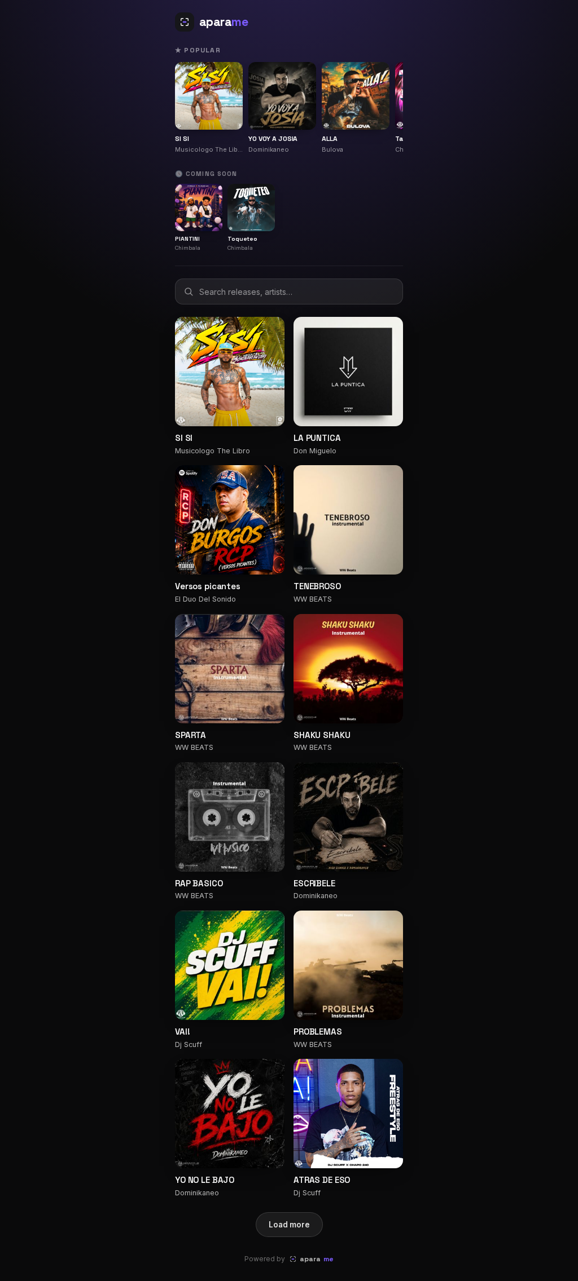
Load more (289, 1224)
